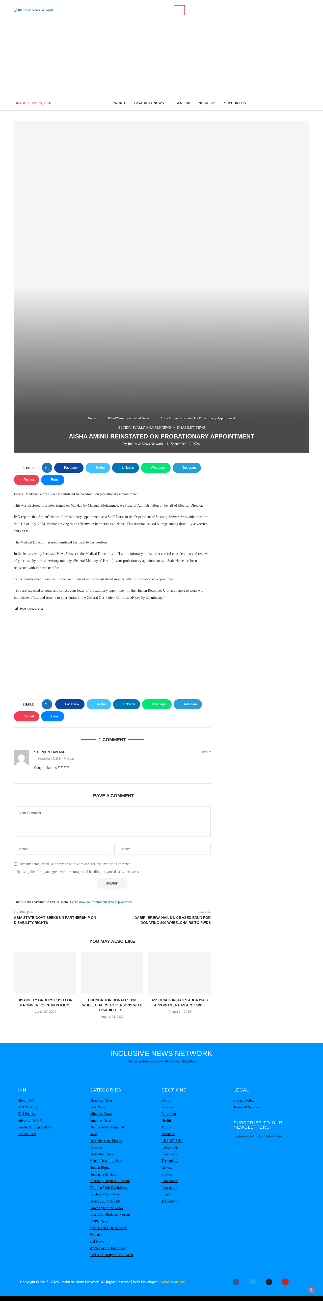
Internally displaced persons (110, 1181)
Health (166, 1121)
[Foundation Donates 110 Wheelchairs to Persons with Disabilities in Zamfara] (112, 973)
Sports (166, 1194)
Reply (206, 752)
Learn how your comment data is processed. (101, 902)
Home (92, 418)
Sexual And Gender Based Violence (108, 1231)
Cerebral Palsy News (104, 1194)
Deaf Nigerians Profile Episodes (106, 1144)
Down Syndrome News (106, 1208)
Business (168, 1107)
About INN (26, 1100)
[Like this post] (48, 468)
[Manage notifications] (311, 1290)
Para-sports (170, 1181)
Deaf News (97, 1107)
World (120, 103)
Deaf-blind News (102, 1154)
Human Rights (100, 1167)
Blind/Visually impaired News (128, 418)
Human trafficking (103, 1174)
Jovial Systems (172, 1282)
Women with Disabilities (107, 1248)
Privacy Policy (243, 1100)
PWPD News (99, 1221)
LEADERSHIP (172, 1141)
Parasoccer (169, 1188)
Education (169, 1114)
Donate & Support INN (34, 1127)
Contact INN (27, 1134)
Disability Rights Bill (105, 1201)
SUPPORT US (235, 103)
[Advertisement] (161, 58)
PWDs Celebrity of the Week (111, 1255)
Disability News (149, 103)
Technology (170, 1161)
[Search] (179, 10)
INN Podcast (27, 1114)
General (183, 103)
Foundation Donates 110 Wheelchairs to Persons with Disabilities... (112, 1005)
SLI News (97, 1241)
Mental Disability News (106, 1161)
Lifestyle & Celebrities (170, 1151)
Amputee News (100, 1121)
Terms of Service (246, 1107)
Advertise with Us (31, 1121)
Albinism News (101, 1114)
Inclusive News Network (145, 444)
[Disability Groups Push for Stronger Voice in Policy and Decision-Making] (45, 973)
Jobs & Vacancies (168, 1130)
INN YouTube (28, 1107)
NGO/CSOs (208, 103)
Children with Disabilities (108, 1188)
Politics (167, 1174)
